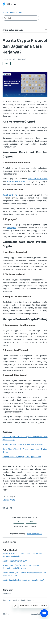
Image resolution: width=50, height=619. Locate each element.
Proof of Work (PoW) (38, 178)
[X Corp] (7, 508)
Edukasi (19, 12)
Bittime (5, 12)
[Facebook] (4, 508)
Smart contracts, (10, 195)
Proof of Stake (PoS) (16, 181)
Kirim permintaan (34, 534)
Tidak (31, 522)
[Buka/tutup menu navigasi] (43, 4)
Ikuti (6, 63)
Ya (19, 522)
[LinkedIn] (11, 508)
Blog (12, 12)
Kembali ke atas (9, 542)
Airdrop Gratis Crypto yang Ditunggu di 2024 (22, 457)
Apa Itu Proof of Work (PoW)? (15, 561)
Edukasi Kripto (9, 500)
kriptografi (11, 228)
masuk (10, 600)
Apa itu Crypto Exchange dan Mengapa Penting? (23, 580)
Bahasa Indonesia (38, 614)
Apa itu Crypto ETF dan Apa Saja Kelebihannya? (23, 444)
